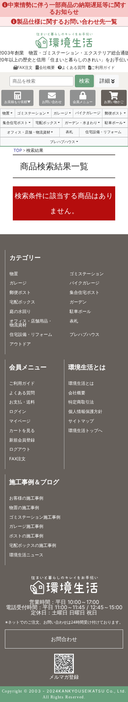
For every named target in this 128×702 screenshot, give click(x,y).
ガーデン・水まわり (81, 123)
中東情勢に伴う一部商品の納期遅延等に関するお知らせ (67, 8)
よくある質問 (73, 67)
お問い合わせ (52, 102)
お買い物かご (114, 102)
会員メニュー (83, 102)
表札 (69, 132)
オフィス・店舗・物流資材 (28, 132)
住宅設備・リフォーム (103, 132)
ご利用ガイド (103, 67)
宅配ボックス (46, 123)
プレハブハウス (62, 142)
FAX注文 (24, 67)
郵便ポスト (114, 113)
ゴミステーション (31, 113)
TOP (17, 150)
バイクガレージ (87, 113)
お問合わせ (64, 639)
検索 (84, 81)
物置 (6, 113)
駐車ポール (114, 123)
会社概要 (47, 67)
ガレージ (60, 113)
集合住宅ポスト (15, 123)
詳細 (104, 81)
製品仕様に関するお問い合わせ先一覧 (67, 21)
